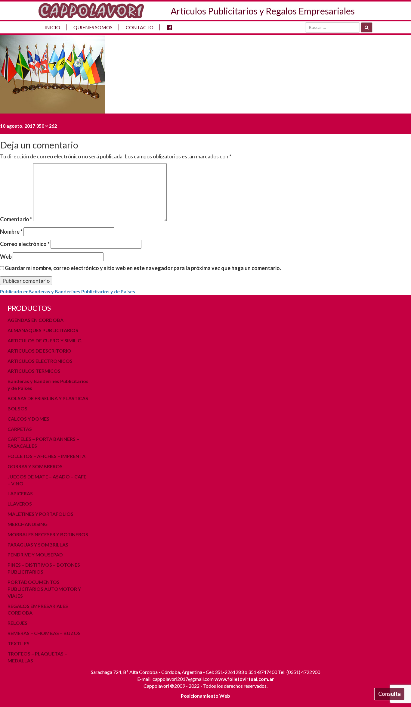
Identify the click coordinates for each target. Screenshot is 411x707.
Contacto (139, 27)
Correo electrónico (25, 244)
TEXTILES (18, 643)
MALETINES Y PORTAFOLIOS (40, 514)
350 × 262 (46, 126)
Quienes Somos (93, 27)
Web (6, 256)
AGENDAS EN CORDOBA (35, 320)
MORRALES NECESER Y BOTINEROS (48, 534)
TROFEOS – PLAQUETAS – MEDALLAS (37, 657)
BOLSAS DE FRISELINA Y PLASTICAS (48, 398)
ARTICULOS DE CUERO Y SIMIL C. (45, 340)
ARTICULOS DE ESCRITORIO (39, 351)
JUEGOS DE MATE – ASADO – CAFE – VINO (47, 480)
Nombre (11, 231)
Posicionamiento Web (205, 696)
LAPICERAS (20, 493)
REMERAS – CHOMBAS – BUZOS (44, 633)
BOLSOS (17, 408)
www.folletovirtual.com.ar (244, 679)
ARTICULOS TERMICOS (34, 371)
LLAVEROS (20, 503)
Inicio (52, 27)
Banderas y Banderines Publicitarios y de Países (48, 384)
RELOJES (17, 623)
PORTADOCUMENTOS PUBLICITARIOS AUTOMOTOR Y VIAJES (44, 589)
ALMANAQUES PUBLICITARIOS (43, 330)
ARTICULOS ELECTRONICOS (40, 361)
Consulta (389, 693)
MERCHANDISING (28, 524)
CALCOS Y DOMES (28, 419)
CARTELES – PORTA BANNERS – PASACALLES (43, 442)
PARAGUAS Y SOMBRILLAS (38, 544)
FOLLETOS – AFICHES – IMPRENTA (46, 456)
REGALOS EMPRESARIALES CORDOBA (38, 609)
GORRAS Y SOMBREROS (35, 466)
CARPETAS (20, 429)
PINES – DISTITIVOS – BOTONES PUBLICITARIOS (44, 568)
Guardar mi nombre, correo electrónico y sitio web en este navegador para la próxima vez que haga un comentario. (143, 268)
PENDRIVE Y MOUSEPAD (35, 554)
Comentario (16, 219)
